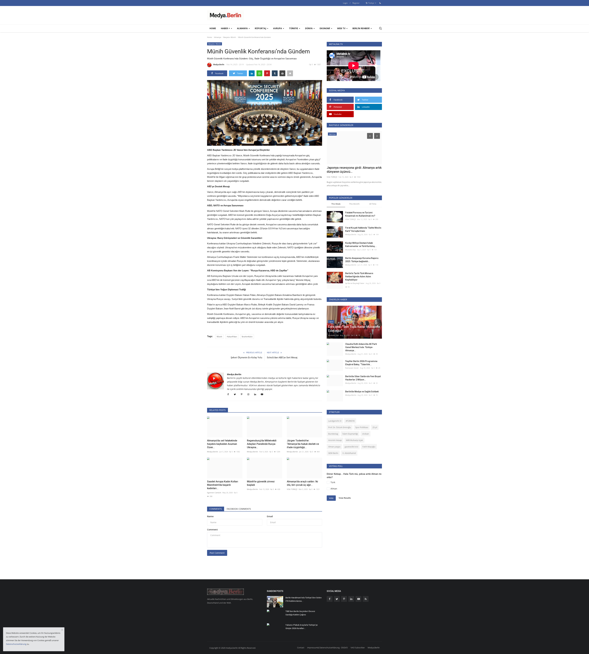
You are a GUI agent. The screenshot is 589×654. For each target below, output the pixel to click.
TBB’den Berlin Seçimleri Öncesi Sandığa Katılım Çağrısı (300, 613)
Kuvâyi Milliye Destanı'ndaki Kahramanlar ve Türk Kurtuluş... (361, 244)
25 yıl (374, 427)
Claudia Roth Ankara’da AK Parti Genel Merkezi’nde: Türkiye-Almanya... (361, 347)
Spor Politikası (361, 427)
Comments (215, 508)
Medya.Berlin (218, 64)
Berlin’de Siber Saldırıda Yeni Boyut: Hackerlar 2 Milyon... (363, 378)
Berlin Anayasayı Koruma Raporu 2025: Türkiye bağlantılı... (361, 260)
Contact (300, 647)
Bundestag (333, 433)
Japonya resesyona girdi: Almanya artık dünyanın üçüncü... (354, 169)
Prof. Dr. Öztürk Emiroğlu (339, 427)
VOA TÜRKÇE (332, 177)
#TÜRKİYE (350, 420)
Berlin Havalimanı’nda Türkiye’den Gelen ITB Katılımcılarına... (303, 599)
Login (345, 3)
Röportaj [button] (261, 28)
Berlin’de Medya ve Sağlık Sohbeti (362, 391)
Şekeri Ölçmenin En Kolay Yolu (246, 357)
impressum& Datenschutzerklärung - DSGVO (327, 647)
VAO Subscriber (358, 647)
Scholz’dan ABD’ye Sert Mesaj (282, 357)
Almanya (217, 37)
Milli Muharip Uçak (354, 440)
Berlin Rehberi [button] (361, 28)
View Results (345, 498)
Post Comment (217, 552)
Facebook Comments (239, 508)
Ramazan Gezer (352, 368)
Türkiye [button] (294, 28)
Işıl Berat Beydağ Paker (354, 283)
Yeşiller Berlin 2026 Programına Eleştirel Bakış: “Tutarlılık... (361, 363)
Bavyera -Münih (229, 37)
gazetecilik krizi (351, 446)
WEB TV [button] (341, 28)
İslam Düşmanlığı (350, 433)
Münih (219, 336)
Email (270, 516)
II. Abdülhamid (349, 453)
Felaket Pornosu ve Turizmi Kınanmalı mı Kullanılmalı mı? (360, 214)
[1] (380, 3)
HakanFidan (232, 336)
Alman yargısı (334, 446)
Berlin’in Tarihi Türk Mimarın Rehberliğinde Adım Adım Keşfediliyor (359, 276)
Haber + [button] (226, 28)
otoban (365, 433)
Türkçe (371, 3)
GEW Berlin (333, 453)
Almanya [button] (242, 28)
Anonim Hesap (335, 440)
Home (213, 28)
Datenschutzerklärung (16, 644)
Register (356, 3)
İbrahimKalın (247, 336)
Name (210, 516)
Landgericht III (334, 420)
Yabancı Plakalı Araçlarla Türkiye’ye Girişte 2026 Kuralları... (301, 626)
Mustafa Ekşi (350, 249)
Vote (331, 498)
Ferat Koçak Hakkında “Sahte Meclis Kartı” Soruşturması (363, 229)
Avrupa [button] (278, 28)
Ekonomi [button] (325, 28)
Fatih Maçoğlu (368, 446)
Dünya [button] (309, 28)
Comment (212, 529)
